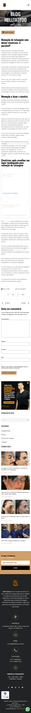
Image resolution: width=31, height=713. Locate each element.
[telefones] (15, 650)
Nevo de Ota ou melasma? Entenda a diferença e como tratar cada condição (15, 493)
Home (12, 25)
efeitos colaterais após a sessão (17, 144)
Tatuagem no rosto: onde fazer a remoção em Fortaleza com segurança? (14, 469)
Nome (3, 341)
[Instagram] (18, 294)
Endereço (15, 623)
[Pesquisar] (28, 420)
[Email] (15, 634)
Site (2, 357)
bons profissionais (18, 250)
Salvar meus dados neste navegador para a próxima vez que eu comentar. (14, 367)
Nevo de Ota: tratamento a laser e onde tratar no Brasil (15, 517)
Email (15, 641)
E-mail (3, 349)
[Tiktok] (15, 687)
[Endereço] (15, 617)
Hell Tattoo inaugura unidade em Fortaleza (13, 540)
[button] (28, 5)
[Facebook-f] (8, 294)
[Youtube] (23, 294)
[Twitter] (13, 294)
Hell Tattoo (6, 221)
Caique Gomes (20, 709)
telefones (15, 656)
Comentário (5, 319)
